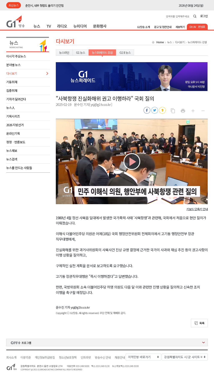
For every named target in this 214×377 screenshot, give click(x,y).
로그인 (204, 16)
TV (48, 26)
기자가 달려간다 (16, 99)
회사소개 (11, 357)
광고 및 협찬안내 (162, 27)
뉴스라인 (64, 52)
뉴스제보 (11, 150)
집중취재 (11, 90)
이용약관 (25, 357)
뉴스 (36, 26)
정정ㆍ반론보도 (15, 142)
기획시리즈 (13, 116)
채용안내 (120, 357)
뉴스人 (10, 107)
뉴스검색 (11, 159)
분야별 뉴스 (13, 65)
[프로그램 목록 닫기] (107, 342)
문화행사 (99, 26)
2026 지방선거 (15, 125)
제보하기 (180, 27)
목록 (201, 323)
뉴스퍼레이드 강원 (197, 42)
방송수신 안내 (103, 357)
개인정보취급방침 (45, 357)
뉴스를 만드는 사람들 (19, 167)
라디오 (62, 26)
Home (160, 42)
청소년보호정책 (67, 357)
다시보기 (11, 73)
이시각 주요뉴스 (16, 56)
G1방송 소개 (143, 27)
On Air (193, 27)
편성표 (201, 27)
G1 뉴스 (80, 52)
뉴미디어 (80, 26)
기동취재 (11, 82)
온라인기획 (13, 133)
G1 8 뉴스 (125, 52)
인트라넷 (86, 357)
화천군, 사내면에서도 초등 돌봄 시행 (45, 5)
